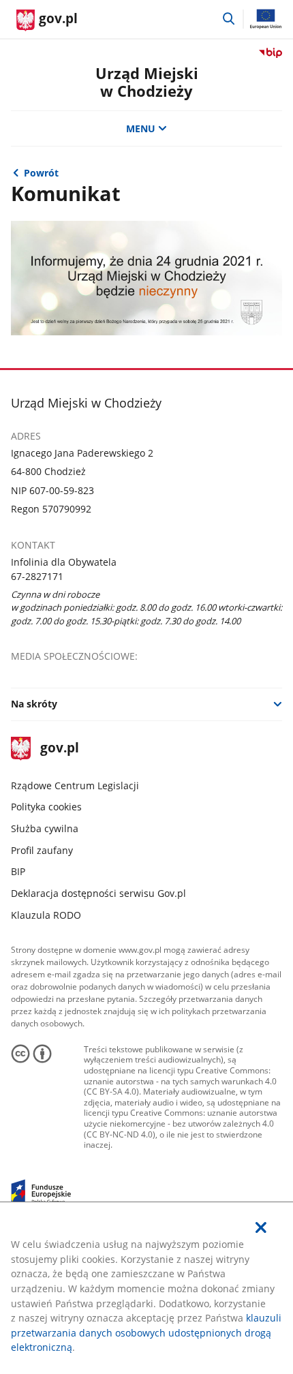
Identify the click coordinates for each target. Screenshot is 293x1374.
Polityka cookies (46, 806)
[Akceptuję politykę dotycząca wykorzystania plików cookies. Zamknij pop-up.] (261, 1227)
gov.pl (59, 749)
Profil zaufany (42, 850)
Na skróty (34, 703)
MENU (140, 128)
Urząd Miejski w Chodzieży (146, 82)
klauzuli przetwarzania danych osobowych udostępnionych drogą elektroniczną (146, 1332)
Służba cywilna (44, 828)
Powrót (41, 172)
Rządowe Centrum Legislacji (75, 785)
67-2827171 (37, 576)
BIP (18, 871)
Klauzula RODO (46, 915)
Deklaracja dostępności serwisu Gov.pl (98, 893)
